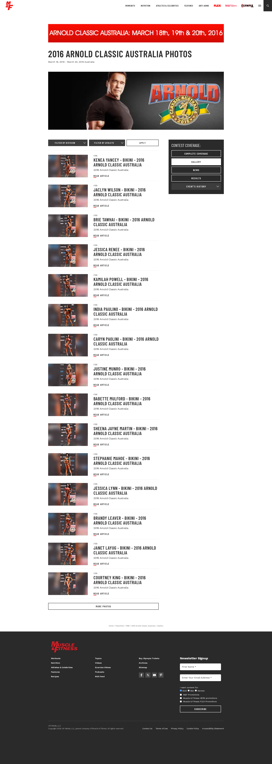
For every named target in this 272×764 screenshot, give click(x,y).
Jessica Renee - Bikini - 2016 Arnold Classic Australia (119, 252)
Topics (98, 658)
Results (196, 178)
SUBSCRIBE (200, 709)
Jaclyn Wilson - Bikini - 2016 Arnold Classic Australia (120, 192)
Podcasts (99, 672)
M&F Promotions (191, 695)
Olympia (247, 6)
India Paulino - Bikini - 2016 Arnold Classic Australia (126, 311)
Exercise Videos (103, 667)
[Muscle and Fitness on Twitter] (147, 675)
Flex (217, 6)
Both (184, 691)
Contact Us (147, 729)
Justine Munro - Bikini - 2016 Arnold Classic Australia (120, 371)
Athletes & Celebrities (167, 5)
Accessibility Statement (213, 729)
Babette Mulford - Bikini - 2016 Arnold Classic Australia (122, 401)
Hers (231, 6)
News (196, 170)
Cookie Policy (193, 729)
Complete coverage (196, 153)
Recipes (55, 676)
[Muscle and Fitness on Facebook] (141, 675)
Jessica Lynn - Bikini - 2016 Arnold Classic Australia (125, 490)
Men (192, 691)
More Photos (103, 606)
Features (188, 5)
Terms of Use (162, 729)
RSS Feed (100, 676)
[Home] (9, 9)
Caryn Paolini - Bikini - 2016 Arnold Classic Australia (126, 341)
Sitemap (143, 667)
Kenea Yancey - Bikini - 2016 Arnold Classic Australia (119, 162)
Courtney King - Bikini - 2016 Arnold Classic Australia (120, 580)
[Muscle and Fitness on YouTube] (154, 675)
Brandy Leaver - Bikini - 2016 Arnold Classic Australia (120, 520)
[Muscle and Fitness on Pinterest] (160, 675)
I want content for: (189, 687)
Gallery (196, 161)
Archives (143, 663)
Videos (98, 663)
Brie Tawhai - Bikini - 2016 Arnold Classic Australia (124, 222)
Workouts (130, 5)
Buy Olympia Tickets (149, 658)
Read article (101, 175)
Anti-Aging (204, 5)
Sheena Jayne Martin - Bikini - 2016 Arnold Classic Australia (126, 431)
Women (201, 691)
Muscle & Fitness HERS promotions (200, 698)
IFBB (95, 156)
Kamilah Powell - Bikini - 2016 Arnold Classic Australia (121, 281)
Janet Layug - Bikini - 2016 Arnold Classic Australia (125, 550)
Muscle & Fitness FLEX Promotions (200, 701)
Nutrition (145, 5)
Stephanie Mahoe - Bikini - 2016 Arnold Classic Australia (122, 461)
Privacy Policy (177, 729)
